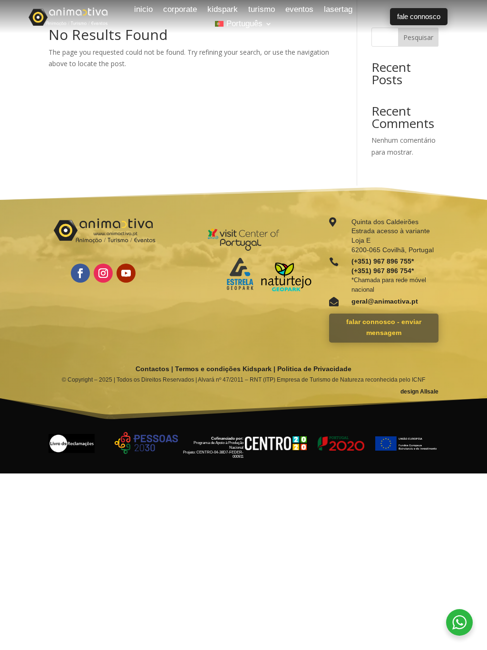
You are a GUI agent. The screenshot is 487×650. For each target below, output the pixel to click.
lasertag (338, 10)
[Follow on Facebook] (80, 273)
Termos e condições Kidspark (223, 369)
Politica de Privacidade (314, 369)
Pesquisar (418, 37)
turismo (261, 10)
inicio (143, 10)
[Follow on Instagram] (103, 273)
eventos (299, 10)
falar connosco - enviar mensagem (383, 327)
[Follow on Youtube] (126, 273)
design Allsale (419, 391)
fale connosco (418, 16)
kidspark (222, 10)
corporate (180, 10)
